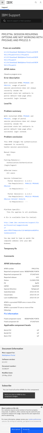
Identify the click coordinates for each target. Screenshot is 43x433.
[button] (41, 407)
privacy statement (31, 423)
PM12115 (7, 85)
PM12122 (7, 186)
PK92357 (14, 199)
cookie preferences (35, 419)
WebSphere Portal (8, 355)
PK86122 (28, 183)
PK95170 (22, 199)
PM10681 (26, 83)
